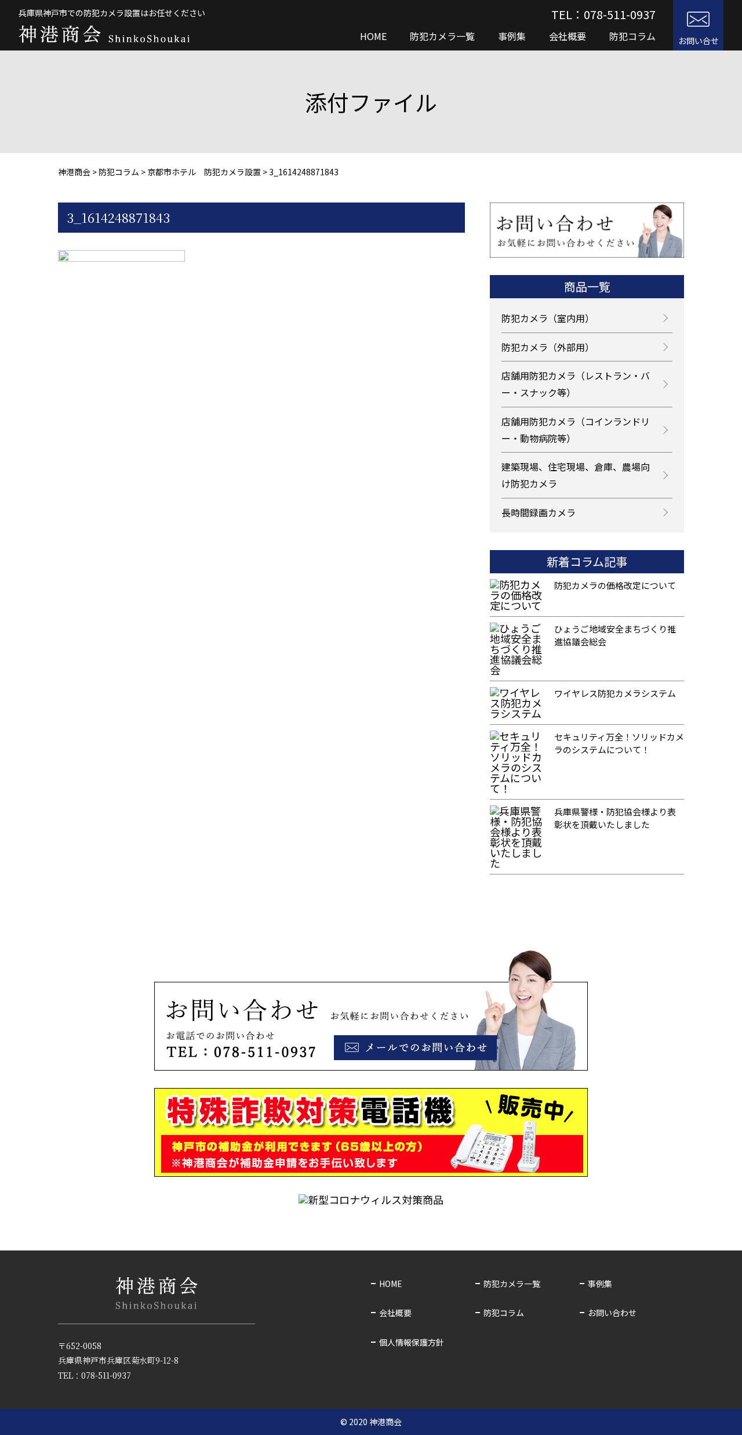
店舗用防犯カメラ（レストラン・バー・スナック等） (575, 383)
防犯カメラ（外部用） (547, 347)
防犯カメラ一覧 (442, 36)
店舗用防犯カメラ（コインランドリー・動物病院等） (575, 429)
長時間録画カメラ (538, 512)
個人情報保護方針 (411, 1342)
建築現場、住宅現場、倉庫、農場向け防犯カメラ (575, 475)
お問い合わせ (612, 1312)
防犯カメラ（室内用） (547, 318)
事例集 (512, 36)
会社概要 (567, 36)
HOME (373, 36)
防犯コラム (632, 36)
